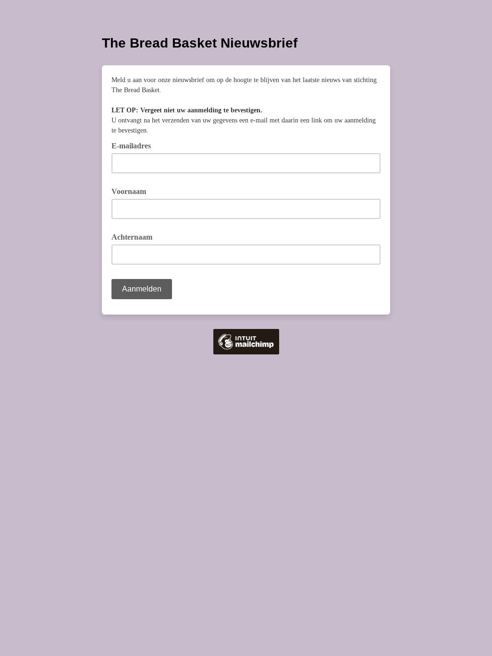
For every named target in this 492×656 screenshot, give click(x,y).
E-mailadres (134, 145)
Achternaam (131, 237)
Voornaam (128, 191)
